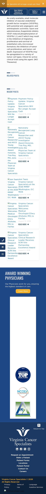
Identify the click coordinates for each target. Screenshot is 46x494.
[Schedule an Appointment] (2, 247)
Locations (23, 463)
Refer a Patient (34, 12)
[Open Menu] (2, 254)
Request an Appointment (22, 455)
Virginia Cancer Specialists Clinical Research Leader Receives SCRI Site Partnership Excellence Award (26, 240)
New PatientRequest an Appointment (18, 12)
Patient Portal (23, 466)
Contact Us (23, 468)
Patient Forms (23, 460)
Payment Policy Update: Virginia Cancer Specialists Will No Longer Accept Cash (27, 105)
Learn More (23, 291)
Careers (23, 471)
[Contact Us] (2, 240)
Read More (22, 117)
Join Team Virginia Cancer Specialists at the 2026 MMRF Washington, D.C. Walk (26, 185)
